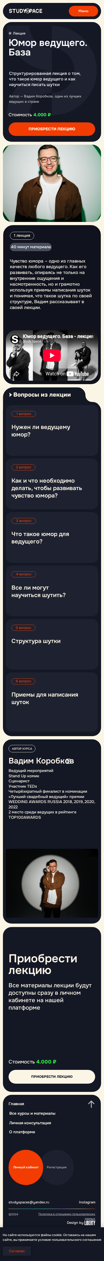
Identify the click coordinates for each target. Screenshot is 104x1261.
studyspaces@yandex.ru (29, 1202)
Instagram (87, 1202)
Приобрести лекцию (52, 129)
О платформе (22, 1132)
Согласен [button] (17, 1251)
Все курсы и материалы (32, 1113)
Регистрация (57, 1167)
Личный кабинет (26, 1167)
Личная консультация (30, 1123)
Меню (83, 11)
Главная (16, 1103)
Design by (75, 1222)
